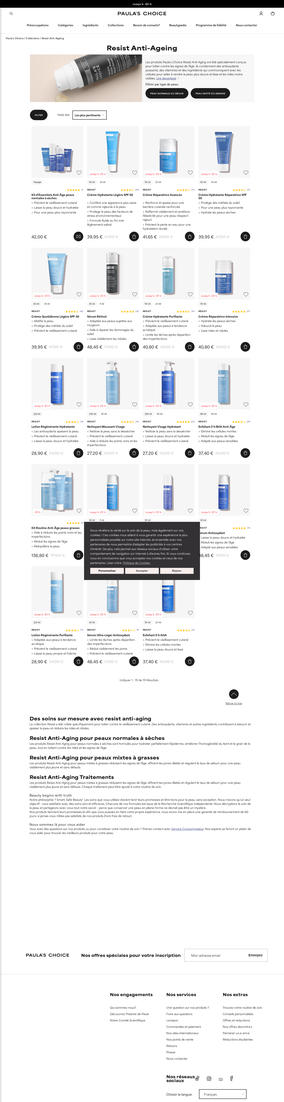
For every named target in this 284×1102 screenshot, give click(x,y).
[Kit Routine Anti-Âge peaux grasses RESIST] (57, 490)
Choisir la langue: (179, 1094)
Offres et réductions (236, 1020)
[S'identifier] (261, 13)
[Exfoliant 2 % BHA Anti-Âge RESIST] (224, 384)
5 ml (102, 304)
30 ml (92, 304)
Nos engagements (131, 994)
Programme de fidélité (211, 25)
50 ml (148, 182)
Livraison (172, 1020)
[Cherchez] (11, 13)
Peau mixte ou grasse (210, 93)
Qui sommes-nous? (123, 1007)
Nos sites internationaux (182, 1033)
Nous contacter (246, 25)
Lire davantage (166, 78)
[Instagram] (209, 1078)
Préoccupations (37, 25)
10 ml (158, 304)
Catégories (65, 25)
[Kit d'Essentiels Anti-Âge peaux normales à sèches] (57, 152)
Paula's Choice (15, 38)
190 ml (92, 414)
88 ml (203, 414)
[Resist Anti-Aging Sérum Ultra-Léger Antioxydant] (113, 592)
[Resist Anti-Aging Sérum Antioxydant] (224, 490)
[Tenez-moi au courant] (78, 236)
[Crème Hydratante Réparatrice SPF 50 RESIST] (224, 152)
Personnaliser (107, 571)
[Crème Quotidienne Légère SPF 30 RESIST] (57, 273)
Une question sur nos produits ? (187, 1007)
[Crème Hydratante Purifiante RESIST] (169, 273)
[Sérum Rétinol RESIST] (113, 273)
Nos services (181, 994)
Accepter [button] (142, 570)
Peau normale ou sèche (167, 93)
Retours (171, 1045)
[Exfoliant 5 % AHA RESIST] (169, 592)
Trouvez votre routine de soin (242, 1007)
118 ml (36, 414)
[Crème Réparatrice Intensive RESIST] (224, 273)
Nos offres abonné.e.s (237, 1026)
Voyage (37, 182)
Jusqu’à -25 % (142, 4)
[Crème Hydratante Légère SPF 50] (113, 152)
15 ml (102, 182)
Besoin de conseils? (146, 25)
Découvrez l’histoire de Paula (129, 1014)
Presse (170, 1052)
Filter (39, 114)
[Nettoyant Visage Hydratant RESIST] (169, 384)
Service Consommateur (187, 828)
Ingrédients (90, 25)
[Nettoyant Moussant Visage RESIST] (113, 384)
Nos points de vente (179, 1039)
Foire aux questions (179, 1014)
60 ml (92, 182)
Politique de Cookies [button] (136, 562)
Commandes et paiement (183, 1026)
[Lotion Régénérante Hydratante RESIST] (57, 384)
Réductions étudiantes (238, 1039)
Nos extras (235, 994)
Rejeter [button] (176, 570)
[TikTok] (197, 1078)
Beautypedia (177, 25)
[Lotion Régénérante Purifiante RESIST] (57, 592)
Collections (116, 25)
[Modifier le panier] (273, 13)
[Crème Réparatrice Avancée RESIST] (169, 152)
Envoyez (255, 955)
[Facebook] (231, 1078)
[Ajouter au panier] (134, 236)
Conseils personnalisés (238, 1014)
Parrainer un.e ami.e (236, 1033)
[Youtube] (221, 1078)
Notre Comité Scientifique (127, 1020)
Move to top (234, 703)
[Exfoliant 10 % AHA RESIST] (169, 490)
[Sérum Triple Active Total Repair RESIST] (113, 490)
